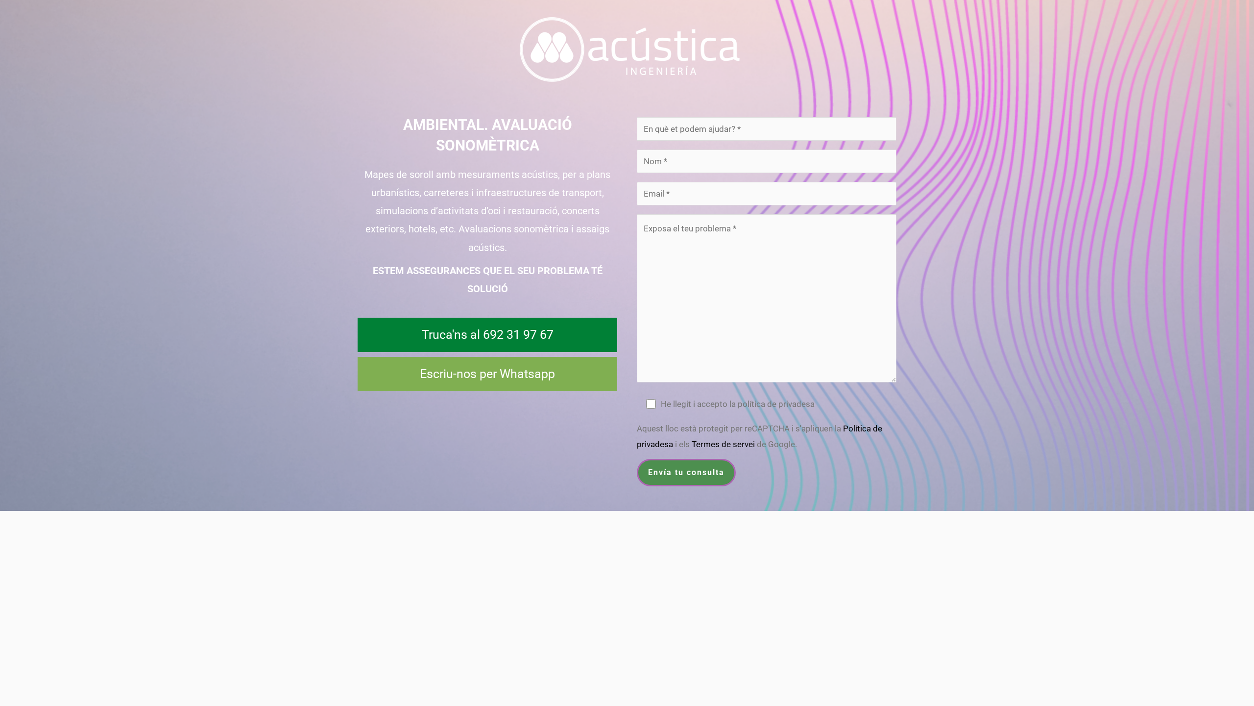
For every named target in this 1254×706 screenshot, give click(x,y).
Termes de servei (723, 444)
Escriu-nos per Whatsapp (487, 374)
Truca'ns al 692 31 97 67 (488, 335)
